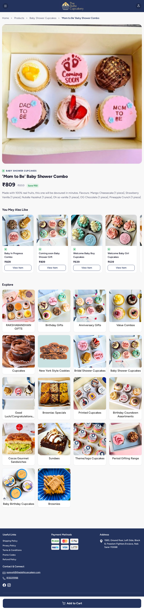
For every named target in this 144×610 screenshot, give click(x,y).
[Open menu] (5, 6)
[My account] (138, 6)
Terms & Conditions (12, 550)
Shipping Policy (10, 541)
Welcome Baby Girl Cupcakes (118, 255)
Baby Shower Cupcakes (43, 18)
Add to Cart (74, 603)
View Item (18, 267)
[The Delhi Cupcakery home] (72, 6)
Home (5, 18)
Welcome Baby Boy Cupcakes (84, 255)
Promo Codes (9, 555)
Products (19, 18)
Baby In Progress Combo (13, 255)
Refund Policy (9, 559)
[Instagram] (9, 585)
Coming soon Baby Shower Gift (49, 255)
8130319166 (12, 577)
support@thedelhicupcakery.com (23, 572)
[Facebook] (4, 585)
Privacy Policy (9, 545)
